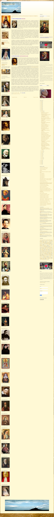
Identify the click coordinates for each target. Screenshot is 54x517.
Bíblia (50, 241)
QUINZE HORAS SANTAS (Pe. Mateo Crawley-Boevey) (46, 178)
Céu (52, 242)
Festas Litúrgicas (50, 247)
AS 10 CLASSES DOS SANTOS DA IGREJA (46, 135)
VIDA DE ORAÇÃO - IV (42, 176)
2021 (41, 106)
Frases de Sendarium (48, 248)
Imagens (50, 249)
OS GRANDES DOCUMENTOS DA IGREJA (44, 194)
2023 (41, 104)
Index (40, 250)
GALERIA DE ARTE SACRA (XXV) (44, 112)
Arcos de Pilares (7, 42)
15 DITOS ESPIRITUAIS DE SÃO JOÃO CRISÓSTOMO (46, 225)
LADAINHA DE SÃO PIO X (43, 228)
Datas (41, 244)
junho (41, 154)
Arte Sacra (45, 241)
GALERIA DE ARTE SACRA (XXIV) (45, 138)
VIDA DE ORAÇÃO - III (42, 175)
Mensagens (44, 251)
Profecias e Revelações (49, 254)
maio (41, 155)
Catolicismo (48, 242)
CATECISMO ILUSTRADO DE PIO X (44, 167)
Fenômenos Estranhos (44, 247)
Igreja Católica (42, 249)
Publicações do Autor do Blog (46, 255)
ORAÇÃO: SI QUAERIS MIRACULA (44, 219)
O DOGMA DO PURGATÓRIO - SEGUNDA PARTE (45, 204)
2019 (41, 108)
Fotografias (43, 248)
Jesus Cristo (51, 250)
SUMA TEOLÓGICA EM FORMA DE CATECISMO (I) (45, 129)
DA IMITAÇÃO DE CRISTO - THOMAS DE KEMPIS (45, 179)
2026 (41, 101)
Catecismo (43, 242)
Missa (40, 252)
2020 (41, 107)
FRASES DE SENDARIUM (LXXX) (43, 231)
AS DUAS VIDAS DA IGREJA (44, 139)
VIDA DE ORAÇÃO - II (42, 174)
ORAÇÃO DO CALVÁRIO (42, 282)
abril (41, 156)
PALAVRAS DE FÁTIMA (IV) (44, 133)
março (42, 157)
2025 (41, 102)
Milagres (47, 251)
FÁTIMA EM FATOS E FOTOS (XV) (45, 132)
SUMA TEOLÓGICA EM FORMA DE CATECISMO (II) (45, 116)
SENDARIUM (8, 4)
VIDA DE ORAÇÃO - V (42, 177)
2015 (41, 161)
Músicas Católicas (45, 252)
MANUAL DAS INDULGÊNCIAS (43, 186)
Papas (41, 254)
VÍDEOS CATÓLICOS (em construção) (44, 187)
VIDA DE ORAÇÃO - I (42, 173)
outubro (42, 150)
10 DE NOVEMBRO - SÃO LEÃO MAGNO (45, 136)
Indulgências (43, 250)
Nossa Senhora (50, 252)
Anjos (45, 240)
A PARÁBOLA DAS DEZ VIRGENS (45, 134)
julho (41, 153)
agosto (42, 152)
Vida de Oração (50, 258)
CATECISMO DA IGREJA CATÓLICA (44, 184)
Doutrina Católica (43, 245)
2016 (41, 160)
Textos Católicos (47, 257)
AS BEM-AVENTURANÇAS (44, 142)
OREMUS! (41, 170)
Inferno (47, 250)
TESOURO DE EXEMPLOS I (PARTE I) (44, 195)
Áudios (48, 241)
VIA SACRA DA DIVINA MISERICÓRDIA (44, 185)
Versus (47, 258)
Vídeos (47, 259)
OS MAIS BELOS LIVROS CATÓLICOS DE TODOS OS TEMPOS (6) (45, 114)
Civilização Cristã (47, 243)
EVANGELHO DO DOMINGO (43, 222)
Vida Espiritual (43, 259)
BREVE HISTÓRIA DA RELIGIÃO (43, 193)
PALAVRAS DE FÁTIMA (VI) (44, 113)
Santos (44, 256)
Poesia (44, 254)
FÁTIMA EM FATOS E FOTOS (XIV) (45, 137)
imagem (47, 249)
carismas (41, 242)
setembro (42, 151)
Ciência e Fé (42, 243)
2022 (41, 105)
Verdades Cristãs (42, 258)
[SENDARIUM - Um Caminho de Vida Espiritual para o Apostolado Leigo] (27, 510)
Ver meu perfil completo (7, 43)
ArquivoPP (48, 240)
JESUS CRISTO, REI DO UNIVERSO (45, 117)
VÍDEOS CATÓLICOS (43, 121)
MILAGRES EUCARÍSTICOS (43, 205)
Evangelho (46, 246)
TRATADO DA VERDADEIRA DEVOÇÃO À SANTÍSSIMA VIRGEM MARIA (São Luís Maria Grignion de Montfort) (46, 183)
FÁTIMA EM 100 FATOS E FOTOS (43, 168)
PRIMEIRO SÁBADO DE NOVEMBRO (45, 144)
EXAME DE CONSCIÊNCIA (43, 169)
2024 (41, 103)
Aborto (43, 240)
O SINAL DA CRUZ (42, 192)
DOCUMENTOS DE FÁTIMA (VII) (44, 143)
